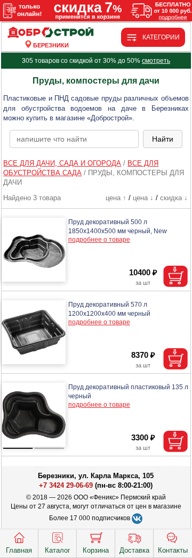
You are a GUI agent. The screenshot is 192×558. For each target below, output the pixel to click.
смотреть (156, 60)
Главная (19, 550)
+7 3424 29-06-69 (66, 485)
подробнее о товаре (99, 239)
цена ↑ (116, 198)
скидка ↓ (174, 198)
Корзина (96, 550)
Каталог (57, 550)
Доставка (134, 550)
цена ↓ (143, 198)
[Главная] (51, 33)
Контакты (173, 550)
